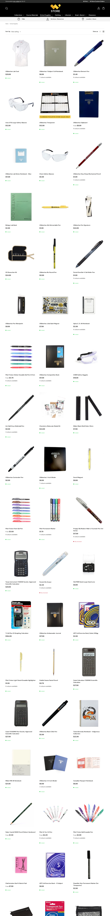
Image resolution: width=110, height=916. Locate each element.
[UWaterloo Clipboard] (88, 104)
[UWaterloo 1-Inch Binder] (55, 459)
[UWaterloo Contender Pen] (21, 459)
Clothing (58, 15)
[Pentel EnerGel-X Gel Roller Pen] (88, 254)
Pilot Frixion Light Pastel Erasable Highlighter (21, 680)
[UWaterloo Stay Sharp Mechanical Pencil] (88, 155)
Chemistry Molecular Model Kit (49, 426)
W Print (85, 1)
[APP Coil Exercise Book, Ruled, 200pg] (88, 615)
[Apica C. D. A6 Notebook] (88, 305)
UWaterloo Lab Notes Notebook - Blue (18, 174)
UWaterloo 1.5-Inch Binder (48, 781)
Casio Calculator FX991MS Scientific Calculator (85, 681)
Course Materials (32, 15)
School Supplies (45, 15)
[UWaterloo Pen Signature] (88, 207)
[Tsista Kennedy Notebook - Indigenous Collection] (88, 713)
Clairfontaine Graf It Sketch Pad (16, 883)
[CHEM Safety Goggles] (88, 356)
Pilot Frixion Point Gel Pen (14, 529)
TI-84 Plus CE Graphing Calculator (17, 633)
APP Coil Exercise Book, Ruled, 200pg (85, 633)
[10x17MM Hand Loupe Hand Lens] (88, 563)
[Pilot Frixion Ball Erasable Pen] (88, 813)
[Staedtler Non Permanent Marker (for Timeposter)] (88, 865)
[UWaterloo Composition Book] (55, 356)
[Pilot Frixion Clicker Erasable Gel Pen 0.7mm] (21, 356)
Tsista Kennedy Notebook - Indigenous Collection (86, 733)
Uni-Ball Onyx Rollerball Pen (15, 426)
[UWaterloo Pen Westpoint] (21, 305)
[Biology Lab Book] (21, 207)
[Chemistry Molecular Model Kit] (55, 407)
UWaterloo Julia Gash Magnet (49, 323)
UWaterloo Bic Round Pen (48, 272)
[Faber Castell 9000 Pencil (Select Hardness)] (21, 813)
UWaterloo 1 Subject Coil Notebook (51, 71)
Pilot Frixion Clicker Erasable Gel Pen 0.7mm (20, 375)
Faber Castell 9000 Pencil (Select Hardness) (20, 832)
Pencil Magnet (78, 477)
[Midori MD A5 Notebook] (21, 762)
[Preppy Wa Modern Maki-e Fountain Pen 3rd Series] (88, 510)
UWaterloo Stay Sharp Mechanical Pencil (87, 174)
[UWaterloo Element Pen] (88, 53)
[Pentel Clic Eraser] (55, 563)
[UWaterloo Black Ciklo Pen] (55, 713)
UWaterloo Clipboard (80, 123)
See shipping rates (28, 1)
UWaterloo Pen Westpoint (14, 323)
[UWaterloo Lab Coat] (21, 53)
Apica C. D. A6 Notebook (81, 323)
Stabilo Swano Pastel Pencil (48, 680)
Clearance (92, 15)
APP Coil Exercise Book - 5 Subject (51, 883)
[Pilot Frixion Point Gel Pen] (21, 510)
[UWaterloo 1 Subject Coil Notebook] (55, 53)
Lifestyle (68, 15)
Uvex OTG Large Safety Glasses (16, 123)
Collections (18, 15)
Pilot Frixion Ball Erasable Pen (83, 832)
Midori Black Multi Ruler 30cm (83, 426)
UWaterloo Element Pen (81, 71)
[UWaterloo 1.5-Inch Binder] (55, 762)
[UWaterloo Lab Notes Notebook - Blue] (21, 155)
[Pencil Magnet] (88, 459)
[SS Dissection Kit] (21, 254)
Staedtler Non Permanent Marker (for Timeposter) (86, 884)
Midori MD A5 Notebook (13, 781)
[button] (103, 8)
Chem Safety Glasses (46, 174)
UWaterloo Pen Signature (81, 225)
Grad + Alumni (79, 15)
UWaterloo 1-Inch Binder (47, 477)
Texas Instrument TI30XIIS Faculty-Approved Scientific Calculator (21, 583)
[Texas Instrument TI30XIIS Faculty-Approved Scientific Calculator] (21, 563)
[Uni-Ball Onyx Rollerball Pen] (21, 407)
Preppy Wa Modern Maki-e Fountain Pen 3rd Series (88, 530)
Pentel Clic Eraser (45, 582)
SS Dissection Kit (11, 272)
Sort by (8, 31)
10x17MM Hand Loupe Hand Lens (84, 582)
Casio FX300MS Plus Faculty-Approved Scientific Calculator (19, 733)
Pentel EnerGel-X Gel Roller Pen (84, 272)
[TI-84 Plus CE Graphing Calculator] (21, 615)
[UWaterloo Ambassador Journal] (55, 615)
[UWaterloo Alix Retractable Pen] (55, 207)
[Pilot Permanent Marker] (55, 510)
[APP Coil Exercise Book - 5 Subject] (55, 865)
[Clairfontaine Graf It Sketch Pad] (21, 865)
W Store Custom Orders (97, 1)
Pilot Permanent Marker (47, 529)
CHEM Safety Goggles (80, 375)
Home (7, 23)
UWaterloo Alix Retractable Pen (50, 225)
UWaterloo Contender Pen (14, 477)
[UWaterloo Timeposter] (55, 104)
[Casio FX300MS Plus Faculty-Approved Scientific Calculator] (21, 713)
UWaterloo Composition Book (49, 375)
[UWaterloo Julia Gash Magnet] (55, 305)
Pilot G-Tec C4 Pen (45, 832)
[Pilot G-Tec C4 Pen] (55, 813)
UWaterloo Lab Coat (12, 71)
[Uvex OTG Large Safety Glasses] (21, 104)
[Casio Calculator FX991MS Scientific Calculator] (88, 662)
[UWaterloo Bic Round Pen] (55, 254)
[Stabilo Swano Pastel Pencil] (55, 662)
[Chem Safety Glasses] (55, 155)
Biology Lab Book (11, 225)
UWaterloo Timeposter (47, 123)
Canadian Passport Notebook (83, 781)
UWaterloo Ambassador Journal (50, 633)
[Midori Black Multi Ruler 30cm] (88, 407)
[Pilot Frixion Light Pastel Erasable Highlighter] (21, 662)
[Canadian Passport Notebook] (88, 762)
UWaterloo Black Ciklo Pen (48, 732)
